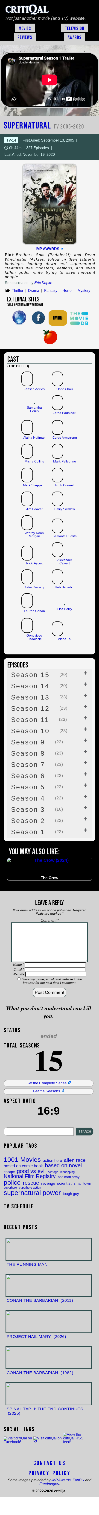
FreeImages (49, 1484)
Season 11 (39, 719)
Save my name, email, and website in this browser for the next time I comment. (52, 980)
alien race (75, 1160)
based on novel (63, 1165)
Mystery (84, 291)
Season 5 (37, 787)
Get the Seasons (46, 1091)
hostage (53, 1171)
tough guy (71, 1193)
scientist (64, 1183)
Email (19, 969)
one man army (69, 1177)
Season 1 (37, 832)
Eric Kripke (43, 283)
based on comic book (23, 1166)
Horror (67, 291)
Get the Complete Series (46, 1083)
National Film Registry (30, 1176)
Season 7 (37, 764)
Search (85, 1131)
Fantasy (50, 291)
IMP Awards (47, 249)
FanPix (78, 1480)
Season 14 (39, 686)
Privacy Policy (49, 1473)
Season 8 (37, 753)
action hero (52, 1160)
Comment (50, 920)
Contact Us (49, 1463)
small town (82, 1183)
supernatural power (32, 1192)
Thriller (17, 291)
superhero (10, 1187)
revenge (48, 1183)
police (12, 1182)
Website (18, 974)
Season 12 (39, 708)
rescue (31, 1183)
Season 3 (37, 809)
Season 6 (37, 775)
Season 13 (39, 697)
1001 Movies (22, 1160)
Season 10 (39, 731)
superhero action (30, 1187)
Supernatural (44, 125)
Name (18, 964)
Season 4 (37, 798)
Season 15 (39, 674)
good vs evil (31, 1171)
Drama (33, 291)
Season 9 (37, 742)
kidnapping (67, 1171)
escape (9, 1172)
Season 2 (37, 820)
